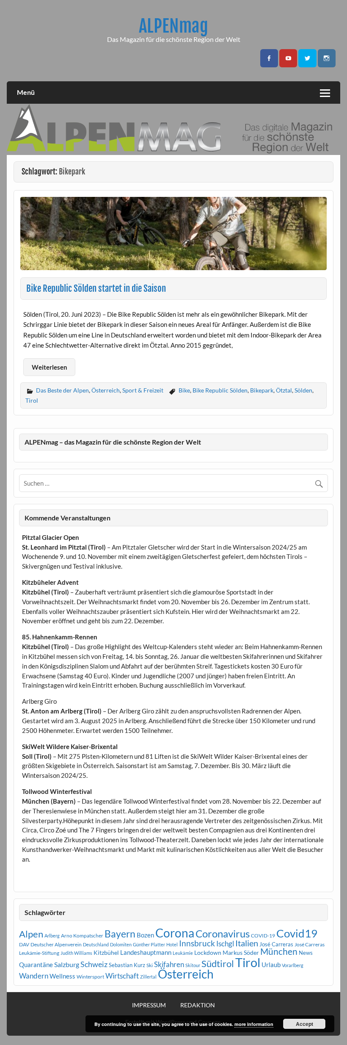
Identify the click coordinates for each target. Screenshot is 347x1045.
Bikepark (261, 390)
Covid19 (296, 933)
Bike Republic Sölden (220, 390)
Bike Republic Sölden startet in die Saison (96, 288)
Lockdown (207, 952)
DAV (24, 944)
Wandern (33, 975)
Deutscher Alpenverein (56, 944)
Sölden (303, 390)
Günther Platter (149, 944)
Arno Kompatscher (82, 935)
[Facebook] (269, 58)
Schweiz (93, 964)
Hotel (172, 944)
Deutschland (96, 944)
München (278, 951)
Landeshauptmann (145, 952)
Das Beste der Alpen (62, 390)
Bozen (145, 935)
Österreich (105, 390)
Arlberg (52, 935)
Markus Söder (241, 952)
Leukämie (183, 953)
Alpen (31, 934)
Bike (184, 390)
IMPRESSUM (149, 1005)
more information (253, 1024)
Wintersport (90, 976)
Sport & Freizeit (142, 390)
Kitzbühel (106, 952)
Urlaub (271, 964)
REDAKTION (197, 1005)
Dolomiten (121, 944)
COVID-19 (263, 935)
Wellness (62, 976)
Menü (26, 92)
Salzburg (66, 964)
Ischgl (225, 944)
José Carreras (276, 944)
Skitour (192, 965)
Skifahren (169, 964)
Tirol (31, 400)
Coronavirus (223, 933)
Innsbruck (197, 943)
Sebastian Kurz (127, 965)
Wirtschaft (122, 975)
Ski (149, 965)
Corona (174, 933)
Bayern (120, 934)
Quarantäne (36, 964)
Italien (246, 943)
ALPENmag (173, 26)
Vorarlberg (292, 965)
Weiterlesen (49, 367)
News (306, 952)
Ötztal (284, 390)
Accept (304, 1024)
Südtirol (217, 963)
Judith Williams (76, 953)
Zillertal (148, 976)
